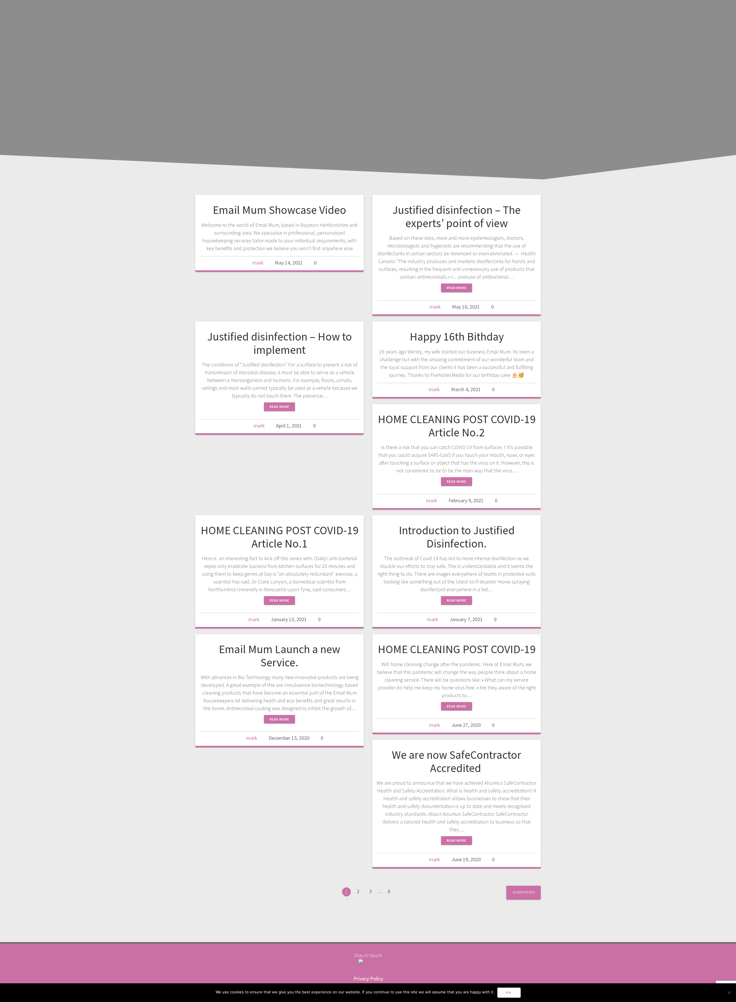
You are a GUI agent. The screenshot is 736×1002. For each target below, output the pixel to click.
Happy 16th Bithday (457, 336)
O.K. (509, 992)
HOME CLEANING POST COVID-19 (457, 649)
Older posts (523, 892)
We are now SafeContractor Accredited (456, 761)
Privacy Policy (368, 978)
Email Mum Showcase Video (279, 210)
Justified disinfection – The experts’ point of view (456, 216)
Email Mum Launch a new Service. (279, 656)
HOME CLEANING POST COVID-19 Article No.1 (280, 537)
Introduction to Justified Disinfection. (457, 537)
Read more (456, 288)
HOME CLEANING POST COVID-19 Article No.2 (457, 426)
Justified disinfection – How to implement (279, 343)
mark (258, 262)
